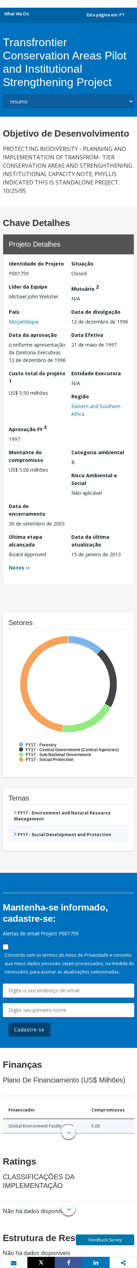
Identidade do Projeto (36, 263)
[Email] (14, 1263)
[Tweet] (41, 1262)
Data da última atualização (90, 541)
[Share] (68, 1262)
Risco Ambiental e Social (94, 479)
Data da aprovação (33, 335)
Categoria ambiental (97, 452)
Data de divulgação (95, 312)
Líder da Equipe (28, 286)
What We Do (16, 14)
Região (80, 396)
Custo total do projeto (37, 377)
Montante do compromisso (26, 456)
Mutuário (85, 287)
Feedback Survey (105, 1240)
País (14, 312)
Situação (82, 263)
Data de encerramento (27, 510)
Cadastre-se (29, 1029)
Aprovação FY (28, 428)
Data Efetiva (87, 335)
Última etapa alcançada (25, 541)
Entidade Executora (96, 373)
